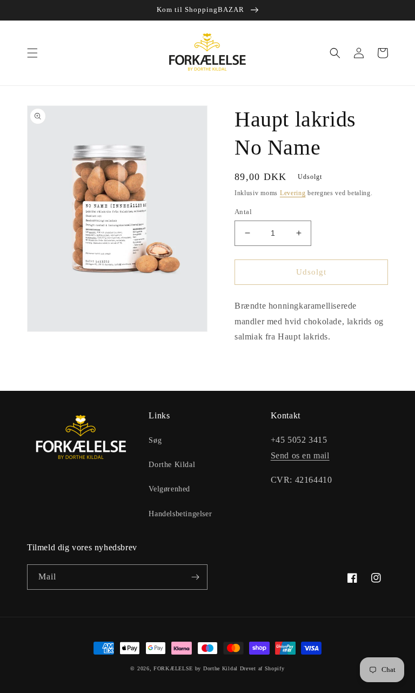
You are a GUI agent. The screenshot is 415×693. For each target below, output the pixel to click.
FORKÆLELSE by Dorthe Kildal (195, 668)
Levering (293, 193)
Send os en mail (300, 455)
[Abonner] (195, 577)
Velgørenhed (169, 489)
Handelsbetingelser (180, 514)
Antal (243, 212)
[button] (32, 53)
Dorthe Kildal (172, 465)
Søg (155, 440)
